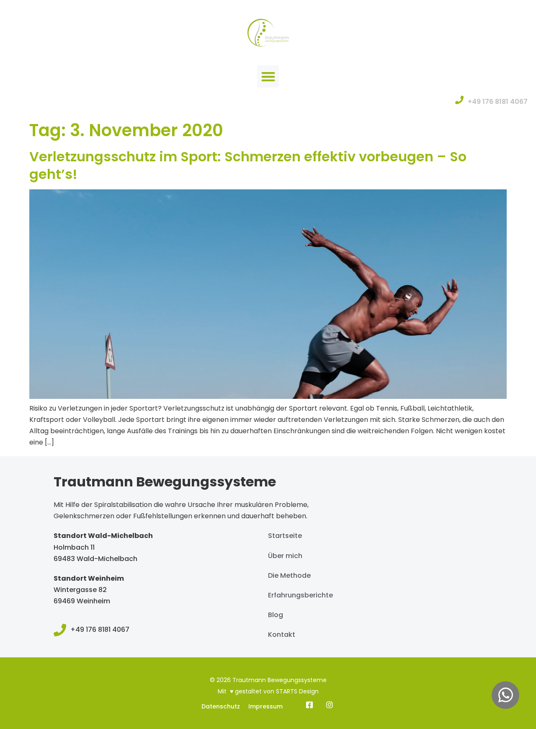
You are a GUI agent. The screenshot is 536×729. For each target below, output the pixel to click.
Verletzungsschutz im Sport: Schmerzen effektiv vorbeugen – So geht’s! (247, 165)
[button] (268, 76)
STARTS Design (297, 691)
